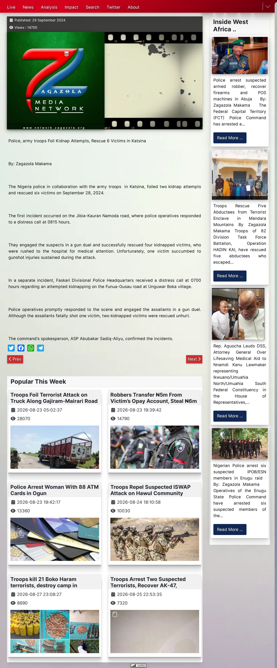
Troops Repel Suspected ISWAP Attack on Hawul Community (150, 490)
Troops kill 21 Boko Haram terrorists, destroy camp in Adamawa (43, 585)
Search (92, 7)
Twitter (113, 7)
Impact (71, 7)
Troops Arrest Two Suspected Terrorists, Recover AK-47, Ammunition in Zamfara (148, 585)
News (28, 7)
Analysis (49, 7)
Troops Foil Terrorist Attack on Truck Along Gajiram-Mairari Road (54, 398)
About (133, 7)
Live (11, 7)
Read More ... (230, 137)
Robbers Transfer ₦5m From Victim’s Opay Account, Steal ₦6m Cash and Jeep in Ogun (153, 401)
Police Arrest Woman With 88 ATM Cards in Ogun (54, 490)
